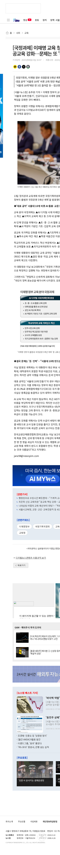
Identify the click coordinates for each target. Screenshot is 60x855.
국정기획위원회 (42, 526)
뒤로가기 (21, 565)
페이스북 (19, 67)
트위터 (24, 67)
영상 (25, 20)
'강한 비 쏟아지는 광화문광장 (31, 780)
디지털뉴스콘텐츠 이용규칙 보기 (31, 557)
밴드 (28, 67)
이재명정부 (24, 526)
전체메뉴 (8, 20)
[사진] (30, 704)
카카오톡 (15, 67)
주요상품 (21, 821)
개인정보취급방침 (50, 821)
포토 (37, 20)
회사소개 (9, 821)
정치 (45, 20)
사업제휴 (34, 821)
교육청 (22, 532)
